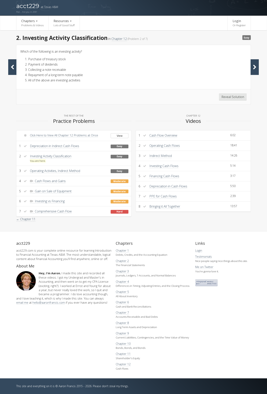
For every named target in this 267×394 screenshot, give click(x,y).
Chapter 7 (122, 312)
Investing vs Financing (49, 201)
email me (22, 302)
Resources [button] (64, 23)
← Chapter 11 (26, 219)
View (120, 136)
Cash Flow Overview (163, 135)
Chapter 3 (122, 271)
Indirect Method (160, 156)
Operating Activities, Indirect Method (55, 171)
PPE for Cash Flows (163, 196)
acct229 (37, 6)
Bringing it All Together (164, 206)
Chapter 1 (122, 250)
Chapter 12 (119, 39)
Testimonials (203, 256)
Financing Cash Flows (164, 176)
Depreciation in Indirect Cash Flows (54, 146)
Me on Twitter (204, 267)
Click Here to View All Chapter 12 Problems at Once (64, 135)
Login (239, 23)
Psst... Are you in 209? (26, 11)
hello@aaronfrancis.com (48, 302)
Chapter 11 (123, 354)
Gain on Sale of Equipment (53, 191)
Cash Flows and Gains (50, 181)
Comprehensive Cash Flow (53, 211)
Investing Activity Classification (50, 156)
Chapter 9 (122, 333)
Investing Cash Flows (163, 166)
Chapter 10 (123, 343)
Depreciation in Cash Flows (168, 186)
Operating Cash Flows (164, 145)
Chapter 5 (122, 292)
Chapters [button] (32, 23)
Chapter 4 (122, 281)
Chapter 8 (122, 323)
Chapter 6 (122, 302)
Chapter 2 (122, 261)
